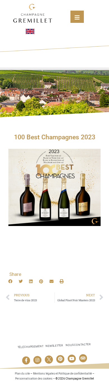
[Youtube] (71, 358)
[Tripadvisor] (83, 358)
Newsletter (54, 345)
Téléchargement (30, 346)
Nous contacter (78, 345)
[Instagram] (37, 360)
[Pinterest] (60, 359)
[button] (11, 281)
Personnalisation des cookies (34, 378)
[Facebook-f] (26, 360)
